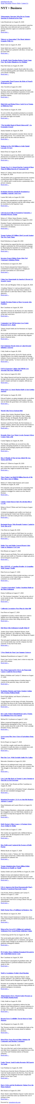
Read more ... (5, 32)
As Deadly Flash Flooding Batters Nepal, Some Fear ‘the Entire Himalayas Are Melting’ (16, 61)
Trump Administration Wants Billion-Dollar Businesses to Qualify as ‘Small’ (15, 867)
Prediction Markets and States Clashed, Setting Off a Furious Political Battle (16, 692)
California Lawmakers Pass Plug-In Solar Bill (16, 608)
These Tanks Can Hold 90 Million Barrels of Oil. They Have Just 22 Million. (17, 478)
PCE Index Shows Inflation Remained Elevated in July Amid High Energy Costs (17, 953)
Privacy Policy (16, 3)
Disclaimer (8, 3)
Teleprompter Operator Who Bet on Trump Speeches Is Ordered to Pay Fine (15, 17)
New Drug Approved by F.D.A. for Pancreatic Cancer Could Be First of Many (16, 670)
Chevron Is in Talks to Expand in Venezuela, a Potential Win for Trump (16, 213)
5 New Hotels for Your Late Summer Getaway (16, 652)
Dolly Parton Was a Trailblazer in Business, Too (16, 910)
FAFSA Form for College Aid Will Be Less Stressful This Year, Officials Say (15, 369)
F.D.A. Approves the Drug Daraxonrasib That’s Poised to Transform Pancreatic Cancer (16, 888)
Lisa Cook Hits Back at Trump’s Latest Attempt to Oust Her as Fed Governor (17, 779)
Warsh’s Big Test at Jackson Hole (12, 410)
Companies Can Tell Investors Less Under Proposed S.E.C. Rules (15, 324)
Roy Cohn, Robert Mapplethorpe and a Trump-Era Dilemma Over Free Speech (16, 714)
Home (3, 3)
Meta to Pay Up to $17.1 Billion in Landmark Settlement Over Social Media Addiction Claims (16, 930)
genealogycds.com (6, 1)
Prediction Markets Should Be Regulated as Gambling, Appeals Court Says (15, 192)
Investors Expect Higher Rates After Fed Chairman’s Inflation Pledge (14, 259)
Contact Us (24, 3)
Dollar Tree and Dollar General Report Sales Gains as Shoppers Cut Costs (15, 546)
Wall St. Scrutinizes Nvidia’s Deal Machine (15, 973)
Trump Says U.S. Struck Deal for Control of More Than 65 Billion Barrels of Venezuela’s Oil (17, 168)
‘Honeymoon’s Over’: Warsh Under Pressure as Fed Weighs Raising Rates (16, 996)
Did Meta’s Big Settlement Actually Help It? (15, 628)
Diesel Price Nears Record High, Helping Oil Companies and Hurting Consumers (15, 1040)
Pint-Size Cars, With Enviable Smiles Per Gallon (17, 757)
